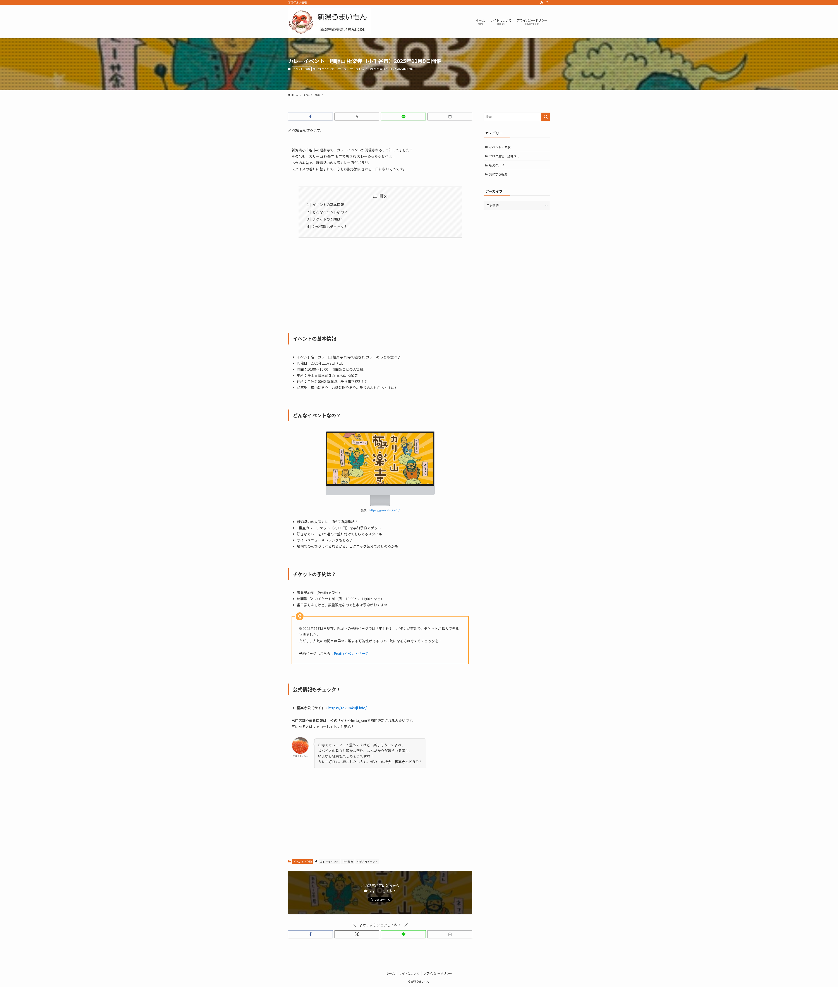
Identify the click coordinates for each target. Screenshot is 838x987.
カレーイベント (325, 68)
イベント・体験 (301, 68)
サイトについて (409, 973)
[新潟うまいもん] (329, 21)
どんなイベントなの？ (330, 211)
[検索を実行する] (545, 117)
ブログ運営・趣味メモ (504, 156)
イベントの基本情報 (328, 204)
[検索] (547, 2)
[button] (310, 116)
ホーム (390, 973)
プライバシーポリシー (438, 973)
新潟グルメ (496, 165)
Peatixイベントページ (351, 653)
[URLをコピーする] (450, 116)
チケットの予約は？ (328, 219)
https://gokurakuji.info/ (384, 510)
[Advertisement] (380, 282)
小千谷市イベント (358, 68)
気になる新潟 (498, 174)
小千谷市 (341, 68)
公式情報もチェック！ (330, 226)
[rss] (541, 2)
